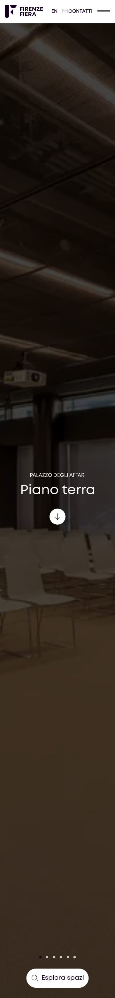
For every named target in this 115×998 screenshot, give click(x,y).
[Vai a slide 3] (54, 957)
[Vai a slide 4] (61, 957)
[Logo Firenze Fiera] (24, 11)
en (54, 11)
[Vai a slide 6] (74, 957)
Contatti (80, 11)
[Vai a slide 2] (47, 957)
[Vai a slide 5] (67, 957)
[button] (103, 11)
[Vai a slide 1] (40, 957)
